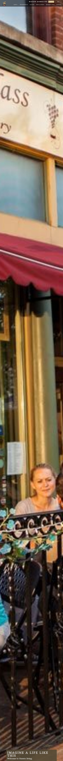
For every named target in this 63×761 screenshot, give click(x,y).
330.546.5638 (33, 1)
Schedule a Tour (43, 1)
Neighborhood (24, 4)
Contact (58, 4)
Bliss (58, 1)
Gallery (32, 4)
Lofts (15, 4)
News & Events (40, 4)
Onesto (51, 1)
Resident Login (50, 4)
